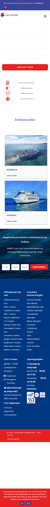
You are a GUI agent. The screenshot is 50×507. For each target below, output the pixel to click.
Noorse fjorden (34, 299)
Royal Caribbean (12, 317)
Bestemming (8, 20)
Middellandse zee (35, 307)
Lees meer (12, 175)
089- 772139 (12, 364)
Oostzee (31, 324)
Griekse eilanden (35, 310)
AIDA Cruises (10, 307)
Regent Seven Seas (13, 339)
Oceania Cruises (11, 335)
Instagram (11, 379)
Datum (5, 51)
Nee (28, 503)
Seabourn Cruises (12, 342)
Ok (22, 503)
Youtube (11, 383)
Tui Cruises (9, 321)
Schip (5, 41)
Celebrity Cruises (12, 310)
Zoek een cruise (25, 67)
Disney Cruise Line (12, 324)
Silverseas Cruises (12, 346)
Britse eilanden (34, 321)
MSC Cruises (10, 314)
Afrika (29, 349)
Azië (29, 335)
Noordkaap (32, 303)
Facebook (11, 376)
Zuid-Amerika (33, 346)
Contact (8, 407)
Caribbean (32, 328)
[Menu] (45, 15)
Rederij (5, 30)
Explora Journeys (12, 349)
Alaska (30, 331)
